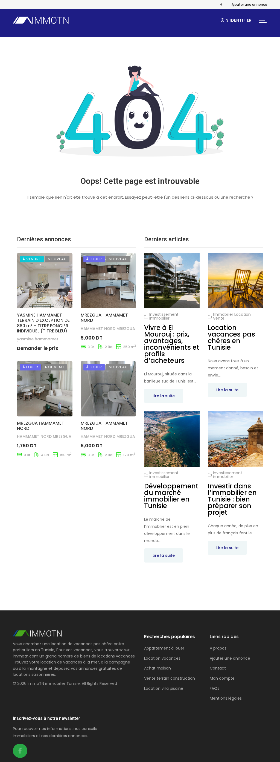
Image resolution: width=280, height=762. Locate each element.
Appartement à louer (164, 648)
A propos (218, 648)
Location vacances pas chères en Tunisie (231, 337)
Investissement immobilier (164, 316)
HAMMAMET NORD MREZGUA (108, 328)
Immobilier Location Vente (232, 316)
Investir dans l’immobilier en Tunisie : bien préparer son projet (232, 499)
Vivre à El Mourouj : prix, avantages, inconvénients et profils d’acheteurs (171, 344)
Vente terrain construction (169, 678)
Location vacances (162, 658)
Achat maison (157, 668)
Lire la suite (164, 396)
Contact (218, 668)
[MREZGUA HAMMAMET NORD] (108, 281)
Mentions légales (226, 698)
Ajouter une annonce (249, 4)
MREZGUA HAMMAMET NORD (104, 317)
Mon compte (222, 678)
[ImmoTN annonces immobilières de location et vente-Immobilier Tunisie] (41, 20)
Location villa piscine (163, 688)
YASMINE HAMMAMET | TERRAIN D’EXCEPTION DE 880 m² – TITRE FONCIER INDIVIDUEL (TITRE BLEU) (43, 323)
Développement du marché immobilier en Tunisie (171, 496)
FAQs (214, 688)
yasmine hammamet (37, 339)
